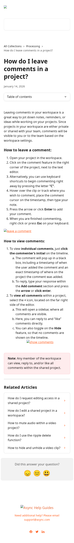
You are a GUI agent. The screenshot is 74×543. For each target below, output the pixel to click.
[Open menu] (66, 7)
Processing (33, 46)
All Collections (13, 46)
